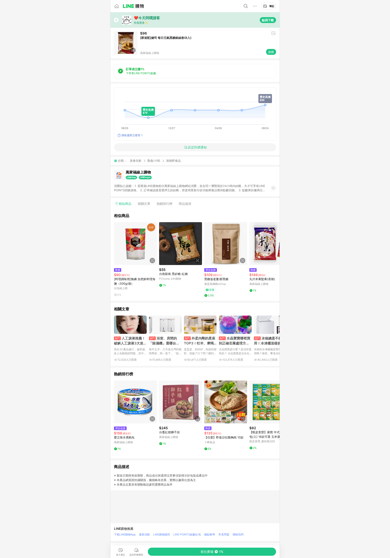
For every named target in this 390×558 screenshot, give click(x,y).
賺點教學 (209, 534)
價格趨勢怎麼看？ (132, 135)
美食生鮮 (136, 160)
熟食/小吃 (153, 160)
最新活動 (144, 534)
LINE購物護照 (161, 534)
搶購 (271, 52)
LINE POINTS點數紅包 (187, 534)
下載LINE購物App (125, 534)
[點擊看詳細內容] (135, 243)
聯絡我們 (238, 534)
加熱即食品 (173, 160)
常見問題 (223, 534)
